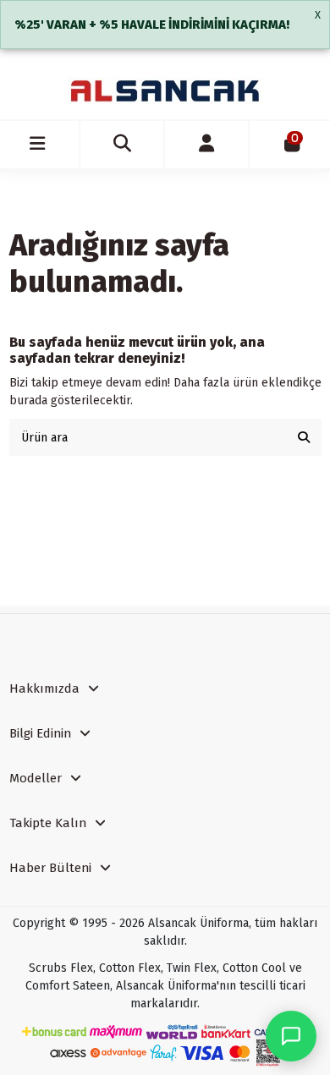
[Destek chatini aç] (291, 1036)
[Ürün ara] (304, 437)
